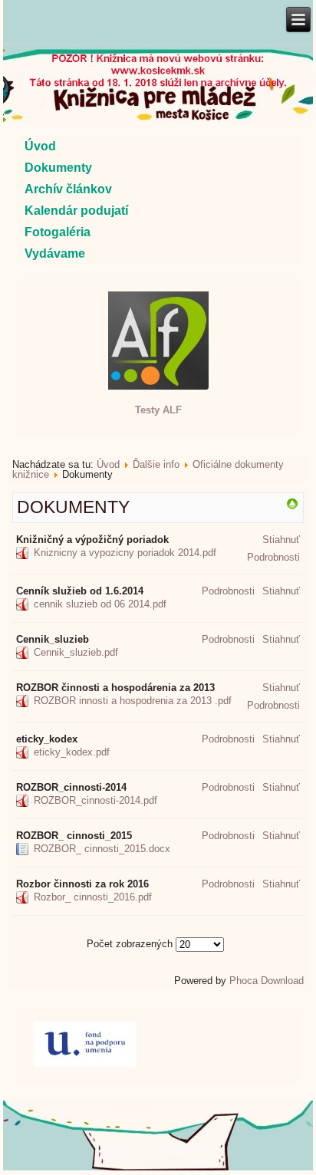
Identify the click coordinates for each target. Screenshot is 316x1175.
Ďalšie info (156, 464)
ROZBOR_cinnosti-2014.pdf (95, 800)
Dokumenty (58, 167)
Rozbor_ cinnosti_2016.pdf (93, 897)
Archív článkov (68, 189)
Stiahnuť (281, 539)
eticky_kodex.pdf (72, 752)
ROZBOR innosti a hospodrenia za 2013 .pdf (133, 700)
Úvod (40, 146)
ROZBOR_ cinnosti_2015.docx (102, 848)
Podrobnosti (273, 557)
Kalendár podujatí (76, 210)
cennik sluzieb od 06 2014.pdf (100, 604)
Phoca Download (266, 980)
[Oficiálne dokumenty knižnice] (292, 506)
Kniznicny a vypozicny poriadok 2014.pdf (125, 552)
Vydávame (55, 253)
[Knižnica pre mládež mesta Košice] (158, 1167)
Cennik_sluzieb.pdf (76, 652)
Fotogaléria (58, 232)
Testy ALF (158, 410)
